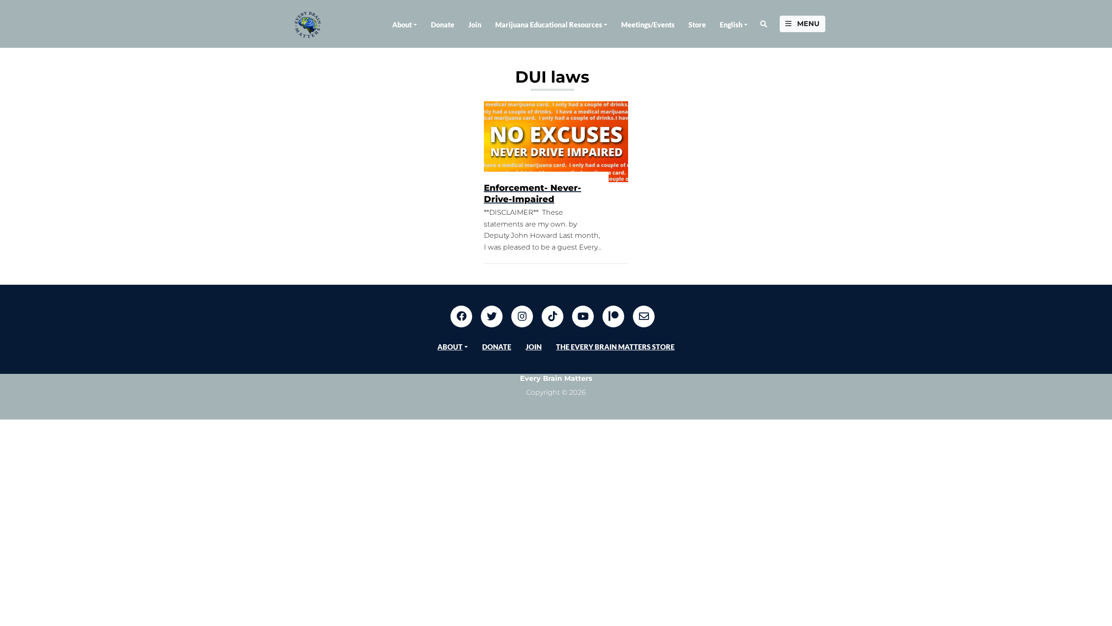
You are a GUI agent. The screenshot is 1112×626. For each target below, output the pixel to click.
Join (474, 24)
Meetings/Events (648, 24)
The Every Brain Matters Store (615, 347)
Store (697, 24)
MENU (807, 24)
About (402, 24)
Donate (442, 24)
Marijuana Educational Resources (548, 24)
